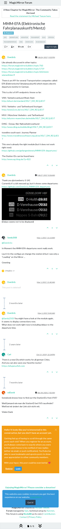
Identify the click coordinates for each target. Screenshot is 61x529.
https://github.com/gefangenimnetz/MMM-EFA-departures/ (29, 150)
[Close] (55, 430)
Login (18, 469)
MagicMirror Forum (20, 2)
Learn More (36, 497)
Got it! (30, 502)
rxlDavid (11, 393)
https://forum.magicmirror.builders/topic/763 (22, 65)
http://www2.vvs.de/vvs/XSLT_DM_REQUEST (23, 109)
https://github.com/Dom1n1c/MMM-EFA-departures (26, 186)
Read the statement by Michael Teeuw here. (30, 16)
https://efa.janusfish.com (13, 366)
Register (9, 469)
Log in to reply (51, 47)
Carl (9, 354)
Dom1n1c (11, 57)
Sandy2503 (12, 238)
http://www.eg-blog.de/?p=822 (16, 159)
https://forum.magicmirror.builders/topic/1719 (23, 68)
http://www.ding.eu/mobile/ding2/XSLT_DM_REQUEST (27, 127)
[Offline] (4, 237)
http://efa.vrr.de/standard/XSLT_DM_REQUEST (23, 101)
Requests (9, 33)
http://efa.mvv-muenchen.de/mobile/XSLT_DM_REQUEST (28, 118)
